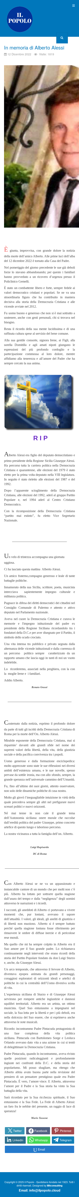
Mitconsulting (54, 1185)
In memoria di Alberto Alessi (34, 47)
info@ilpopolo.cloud (44, 1190)
